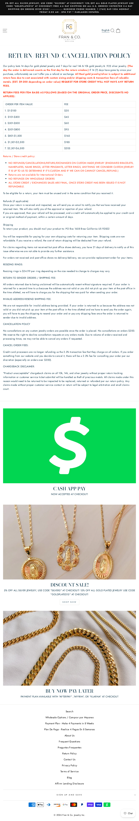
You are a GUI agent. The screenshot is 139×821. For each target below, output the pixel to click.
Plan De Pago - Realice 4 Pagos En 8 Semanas (69, 729)
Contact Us (69, 759)
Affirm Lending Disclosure (69, 783)
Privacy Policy (69, 765)
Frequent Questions (69, 741)
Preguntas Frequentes (69, 747)
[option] (69, 8)
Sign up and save (69, 794)
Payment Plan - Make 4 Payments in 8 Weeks (69, 723)
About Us (70, 735)
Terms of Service (69, 771)
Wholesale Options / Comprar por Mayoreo (69, 717)
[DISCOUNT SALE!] (69, 542)
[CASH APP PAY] (69, 445)
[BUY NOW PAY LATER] (69, 648)
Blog (69, 777)
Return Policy (69, 753)
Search (69, 711)
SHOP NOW (69, 602)
